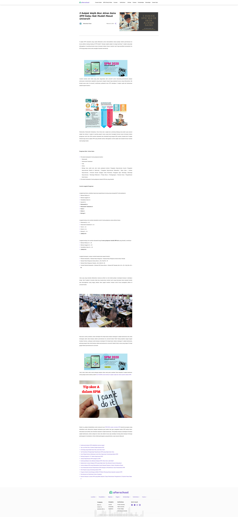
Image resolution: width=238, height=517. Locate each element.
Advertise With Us (101, 509)
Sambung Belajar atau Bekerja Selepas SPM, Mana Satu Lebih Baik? (97, 460)
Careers (134, 2)
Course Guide (98, 2)
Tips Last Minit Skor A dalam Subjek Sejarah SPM (92, 447)
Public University (120, 506)
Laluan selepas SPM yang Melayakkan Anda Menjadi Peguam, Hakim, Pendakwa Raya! (102, 465)
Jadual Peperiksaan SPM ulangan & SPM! (91, 458)
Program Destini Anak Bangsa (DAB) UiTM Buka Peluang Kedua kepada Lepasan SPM (101, 472)
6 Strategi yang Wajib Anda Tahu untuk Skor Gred (93, 449)
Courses (110, 504)
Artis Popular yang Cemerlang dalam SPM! (91, 469)
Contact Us (99, 506)
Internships (147, 2)
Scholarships (141, 2)
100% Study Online (107, 2)
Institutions (111, 508)
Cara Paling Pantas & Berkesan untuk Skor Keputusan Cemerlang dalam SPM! (99, 454)
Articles (129, 2)
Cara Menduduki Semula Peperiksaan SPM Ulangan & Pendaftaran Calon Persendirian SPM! (103, 467)
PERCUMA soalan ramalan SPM (112, 427)
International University (122, 510)
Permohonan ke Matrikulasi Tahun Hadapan (91, 474)
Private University (121, 504)
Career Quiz (155, 2)
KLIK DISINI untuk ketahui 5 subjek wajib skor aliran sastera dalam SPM (113, 374)
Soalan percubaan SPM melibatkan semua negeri (92, 445)
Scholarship (111, 506)
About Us (99, 504)
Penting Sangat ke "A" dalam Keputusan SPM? (92, 456)
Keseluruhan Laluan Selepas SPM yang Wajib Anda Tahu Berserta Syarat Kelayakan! (101, 463)
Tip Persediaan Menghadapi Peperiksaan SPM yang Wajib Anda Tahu (97, 452)
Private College (120, 508)
